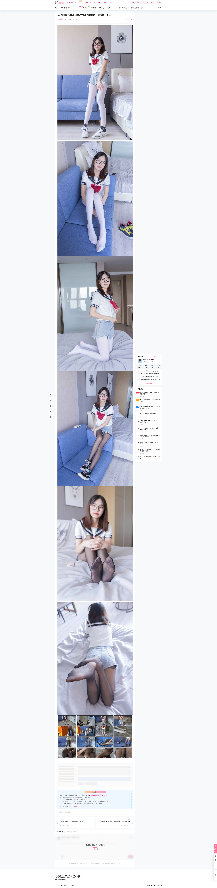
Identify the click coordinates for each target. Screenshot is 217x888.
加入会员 (77, 2)
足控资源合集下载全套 (70, 885)
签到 (105, 3)
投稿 (160, 7)
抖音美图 (93, 8)
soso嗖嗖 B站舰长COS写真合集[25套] (148, 371)
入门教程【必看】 (73, 806)
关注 (156, 356)
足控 (109, 8)
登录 (152, 2)
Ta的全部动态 (149, 383)
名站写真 (86, 7)
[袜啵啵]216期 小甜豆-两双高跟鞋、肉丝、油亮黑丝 (115, 821)
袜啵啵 (60, 19)
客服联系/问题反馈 (96, 3)
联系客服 (76, 797)
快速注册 (159, 2)
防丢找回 (70, 3)
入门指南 (85, 3)
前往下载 (130, 19)
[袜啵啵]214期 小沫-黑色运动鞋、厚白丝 (71, 821)
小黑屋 (111, 3)
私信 (160, 356)
